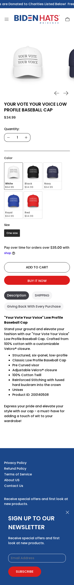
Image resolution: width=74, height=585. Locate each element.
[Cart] (67, 19)
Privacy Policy (15, 462)
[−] (8, 137)
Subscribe (25, 571)
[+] (26, 137)
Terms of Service (18, 474)
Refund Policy (15, 468)
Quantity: (12, 129)
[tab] (16, 295)
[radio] (13, 176)
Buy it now (37, 280)
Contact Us (13, 485)
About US (12, 480)
